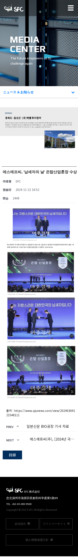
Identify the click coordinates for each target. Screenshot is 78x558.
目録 (12, 454)
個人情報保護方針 (37, 539)
